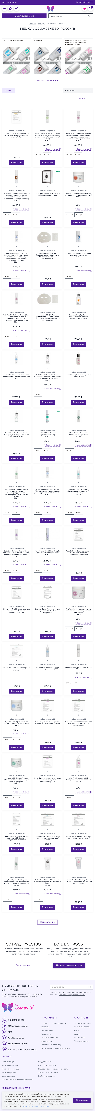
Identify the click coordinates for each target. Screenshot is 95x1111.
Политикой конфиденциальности (72, 995)
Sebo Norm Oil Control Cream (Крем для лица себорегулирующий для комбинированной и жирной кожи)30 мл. (16, 493)
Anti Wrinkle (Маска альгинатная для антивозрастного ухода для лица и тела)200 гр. (78, 611)
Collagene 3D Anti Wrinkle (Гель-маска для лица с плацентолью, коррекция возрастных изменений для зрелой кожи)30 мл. (78, 137)
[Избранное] (84, 8)
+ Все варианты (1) (83, 271)
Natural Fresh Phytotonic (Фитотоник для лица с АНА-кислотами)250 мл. (78, 491)
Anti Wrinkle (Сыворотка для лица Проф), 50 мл (78, 375)
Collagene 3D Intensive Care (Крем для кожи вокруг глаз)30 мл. (78, 255)
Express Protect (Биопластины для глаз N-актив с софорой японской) (16, 669)
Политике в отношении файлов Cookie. (40, 1106)
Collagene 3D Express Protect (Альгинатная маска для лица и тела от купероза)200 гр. (16, 780)
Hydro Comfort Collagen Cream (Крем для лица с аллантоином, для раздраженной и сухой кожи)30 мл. (47, 491)
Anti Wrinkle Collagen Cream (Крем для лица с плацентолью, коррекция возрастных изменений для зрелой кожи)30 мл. (16, 318)
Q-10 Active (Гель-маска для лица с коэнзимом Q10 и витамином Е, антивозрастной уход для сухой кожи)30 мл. (47, 137)
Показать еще (47, 922)
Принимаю (82, 1100)
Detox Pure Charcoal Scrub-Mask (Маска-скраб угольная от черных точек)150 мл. (47, 882)
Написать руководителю (69, 965)
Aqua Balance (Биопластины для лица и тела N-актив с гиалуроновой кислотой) (78, 552)
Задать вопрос (23, 965)
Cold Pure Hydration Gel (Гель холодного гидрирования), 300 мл (47, 668)
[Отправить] (89, 987)
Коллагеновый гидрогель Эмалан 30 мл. (78, 668)
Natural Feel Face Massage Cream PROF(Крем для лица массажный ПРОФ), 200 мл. (78, 881)
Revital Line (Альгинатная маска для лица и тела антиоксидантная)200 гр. (78, 195)
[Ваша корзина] (90, 8)
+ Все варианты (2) (52, 149)
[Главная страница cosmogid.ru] (50, 8)
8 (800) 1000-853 (86, 2)
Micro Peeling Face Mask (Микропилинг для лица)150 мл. (78, 434)
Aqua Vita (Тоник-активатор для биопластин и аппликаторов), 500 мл (16, 376)
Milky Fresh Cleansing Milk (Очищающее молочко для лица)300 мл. (78, 780)
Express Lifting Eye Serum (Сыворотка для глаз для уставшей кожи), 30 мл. (78, 316)
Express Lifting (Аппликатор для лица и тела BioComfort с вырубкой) (47, 610)
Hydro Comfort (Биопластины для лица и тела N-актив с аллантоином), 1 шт (16, 610)
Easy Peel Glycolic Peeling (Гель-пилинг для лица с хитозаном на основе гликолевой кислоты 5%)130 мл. (16, 882)
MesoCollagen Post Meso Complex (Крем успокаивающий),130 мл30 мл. (47, 552)
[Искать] (89, 15)
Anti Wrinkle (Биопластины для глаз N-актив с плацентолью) (78, 837)
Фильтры (8, 91)
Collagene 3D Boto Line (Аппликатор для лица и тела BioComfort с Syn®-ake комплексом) (47, 255)
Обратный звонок (24, 16)
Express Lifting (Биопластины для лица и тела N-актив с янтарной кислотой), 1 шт (16, 135)
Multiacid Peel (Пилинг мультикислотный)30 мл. (47, 434)
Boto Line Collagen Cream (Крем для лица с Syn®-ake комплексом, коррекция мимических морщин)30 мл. (16, 553)
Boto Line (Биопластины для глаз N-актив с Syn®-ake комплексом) (47, 722)
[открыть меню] (4, 8)
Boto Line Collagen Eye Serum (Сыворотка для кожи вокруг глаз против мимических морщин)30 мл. (47, 377)
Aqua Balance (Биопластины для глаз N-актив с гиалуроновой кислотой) (47, 838)
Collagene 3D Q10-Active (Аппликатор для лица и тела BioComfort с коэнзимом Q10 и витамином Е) (47, 317)
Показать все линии (47, 80)
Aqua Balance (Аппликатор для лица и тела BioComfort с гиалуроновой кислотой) (16, 838)
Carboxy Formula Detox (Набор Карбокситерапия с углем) (47, 194)
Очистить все (83, 98)
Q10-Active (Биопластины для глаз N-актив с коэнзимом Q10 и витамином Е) (78, 723)
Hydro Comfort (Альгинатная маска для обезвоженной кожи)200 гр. (16, 723)
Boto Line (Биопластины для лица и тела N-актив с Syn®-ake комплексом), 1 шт (47, 780)
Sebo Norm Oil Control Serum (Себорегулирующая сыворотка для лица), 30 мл (16, 434)
